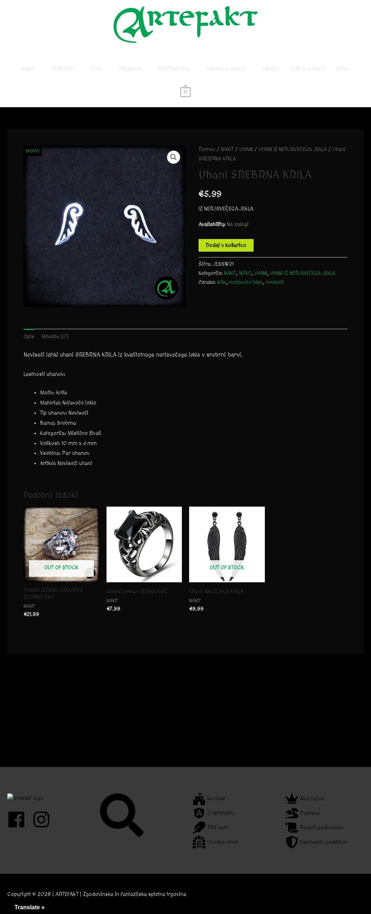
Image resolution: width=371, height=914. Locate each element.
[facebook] (19, 819)
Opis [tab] (29, 337)
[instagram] (44, 819)
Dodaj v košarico (226, 245)
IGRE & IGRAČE (307, 69)
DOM (96, 69)
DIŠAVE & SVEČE (226, 69)
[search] (122, 815)
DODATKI (62, 69)
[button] (173, 157)
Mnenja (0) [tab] (54, 337)
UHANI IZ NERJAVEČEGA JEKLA (293, 149)
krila (221, 282)
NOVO (343, 69)
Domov (207, 149)
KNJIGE (271, 69)
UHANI (246, 149)
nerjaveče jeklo (246, 282)
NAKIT (28, 69)
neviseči (275, 282)
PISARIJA (130, 69)
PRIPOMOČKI (173, 69)
